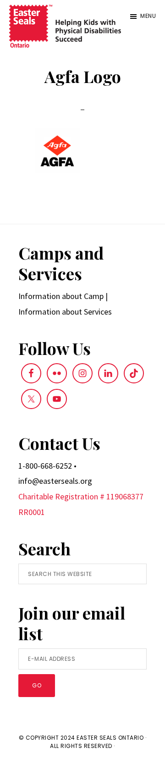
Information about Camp (61, 296)
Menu (148, 16)
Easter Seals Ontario (110, 738)
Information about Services (65, 311)
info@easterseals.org (55, 481)
